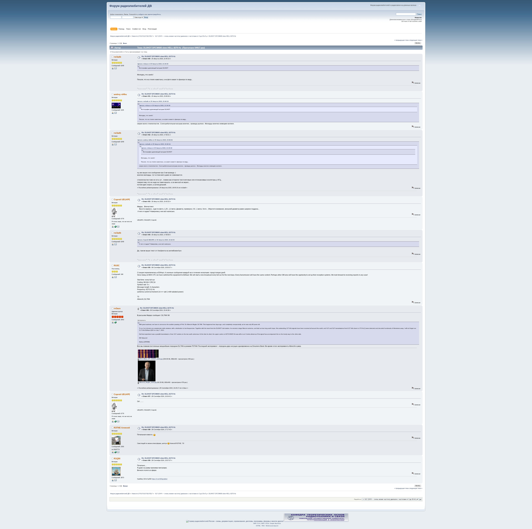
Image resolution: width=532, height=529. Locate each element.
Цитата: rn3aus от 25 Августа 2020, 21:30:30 (153, 64)
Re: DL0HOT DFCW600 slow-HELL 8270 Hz (158, 56)
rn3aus (117, 308)
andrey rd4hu (120, 94)
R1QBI (117, 458)
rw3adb (117, 57)
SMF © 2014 (265, 523)
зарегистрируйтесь (154, 14)
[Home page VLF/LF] (115, 452)
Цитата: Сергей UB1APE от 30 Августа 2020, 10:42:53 (156, 240)
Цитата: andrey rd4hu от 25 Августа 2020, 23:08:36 (155, 140)
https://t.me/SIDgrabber (159, 479)
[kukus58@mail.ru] (115, 227)
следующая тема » (415, 40)
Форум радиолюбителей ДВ (130, 6)
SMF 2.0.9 (256, 523)
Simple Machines (275, 523)
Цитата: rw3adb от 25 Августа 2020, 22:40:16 (153, 101)
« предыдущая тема (401, 40)
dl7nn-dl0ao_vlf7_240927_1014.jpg (151, 359)
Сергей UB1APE (122, 199)
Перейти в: (357, 499)
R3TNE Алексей (122, 427)
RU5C (117, 265)
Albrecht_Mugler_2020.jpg (148, 382)
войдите (141, 14)
